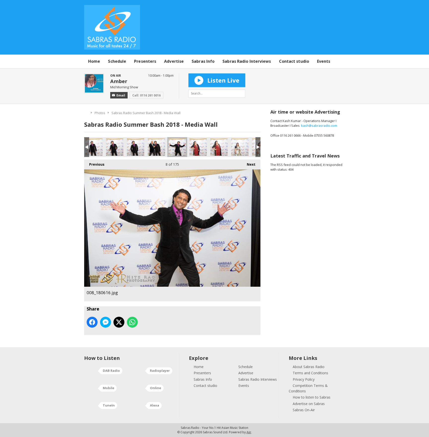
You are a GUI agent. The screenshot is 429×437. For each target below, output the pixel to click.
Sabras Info (203, 61)
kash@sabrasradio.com (319, 125)
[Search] (241, 93)
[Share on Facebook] (92, 322)
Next (248, 164)
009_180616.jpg (198, 147)
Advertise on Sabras (309, 403)
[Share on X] (118, 322)
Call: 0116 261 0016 (146, 95)
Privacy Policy (304, 379)
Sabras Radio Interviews (246, 61)
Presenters (145, 61)
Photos (100, 113)
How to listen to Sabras (311, 397)
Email (120, 95)
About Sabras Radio (308, 366)
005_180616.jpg (114, 147)
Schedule (117, 61)
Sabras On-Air (304, 409)
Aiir (249, 432)
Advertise (174, 61)
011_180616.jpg (240, 147)
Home (94, 61)
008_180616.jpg (177, 147)
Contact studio (294, 61)
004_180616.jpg (94, 147)
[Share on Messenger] (105, 322)
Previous (94, 164)
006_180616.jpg (135, 147)
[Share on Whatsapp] (132, 322)
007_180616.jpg (156, 147)
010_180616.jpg (219, 147)
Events (323, 61)
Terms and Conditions (310, 373)
